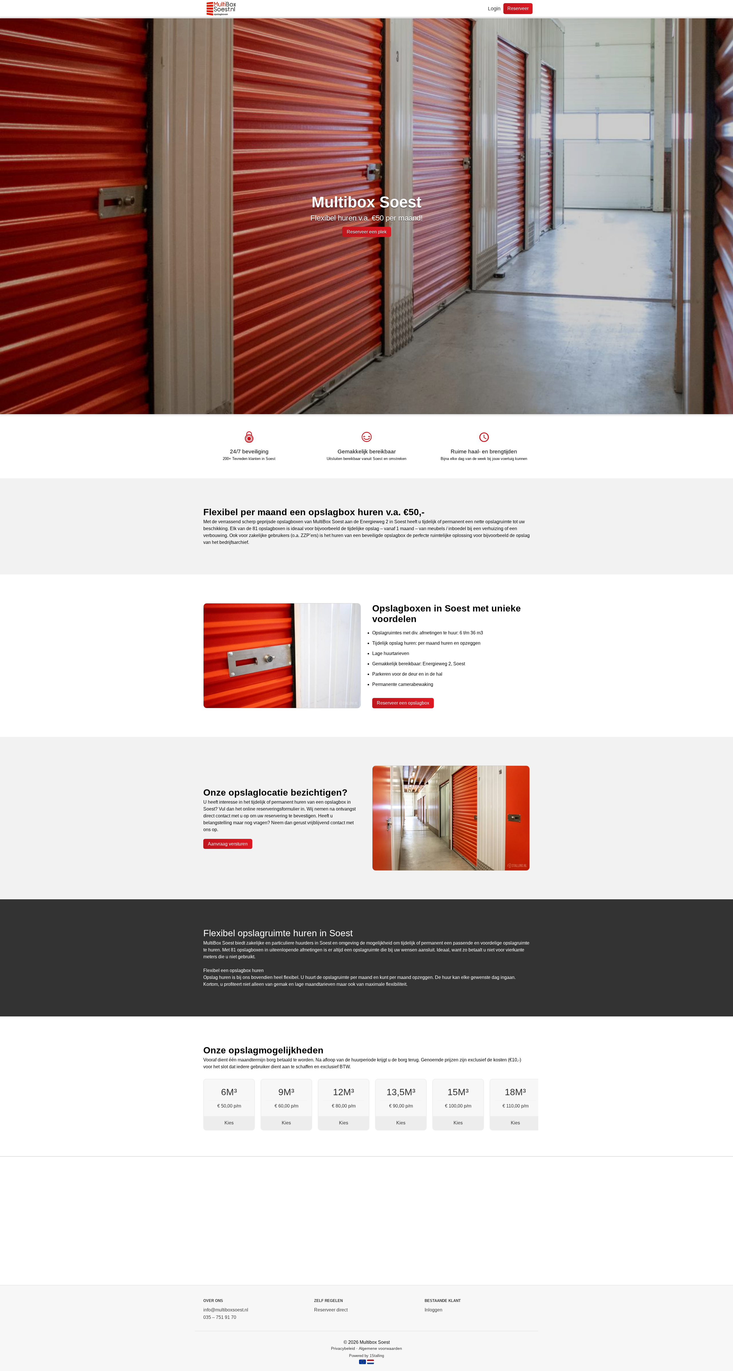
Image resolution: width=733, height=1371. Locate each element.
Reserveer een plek (367, 231)
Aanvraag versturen (228, 843)
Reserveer (518, 8)
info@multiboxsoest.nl (225, 1309)
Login (494, 8)
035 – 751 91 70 (219, 1317)
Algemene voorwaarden (380, 1348)
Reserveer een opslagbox (403, 703)
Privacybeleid (343, 1348)
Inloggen (433, 1309)
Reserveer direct (331, 1309)
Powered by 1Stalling (366, 1356)
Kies (229, 1122)
